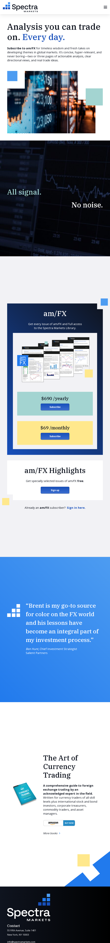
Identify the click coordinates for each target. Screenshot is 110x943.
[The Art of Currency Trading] (24, 794)
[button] (105, 7)
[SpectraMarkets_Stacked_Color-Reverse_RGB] (28, 907)
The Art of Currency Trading (60, 766)
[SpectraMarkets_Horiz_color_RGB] (20, 7)
